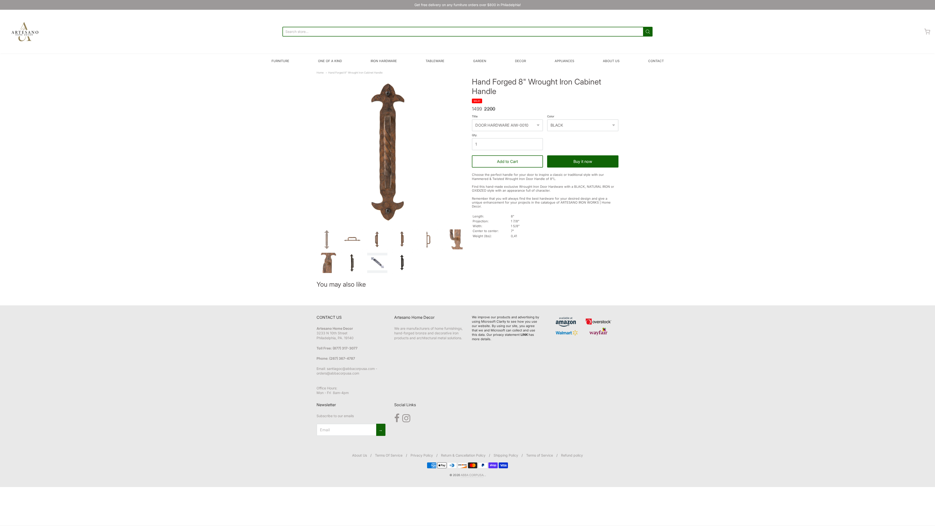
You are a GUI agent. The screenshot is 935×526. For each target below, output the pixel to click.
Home (320, 72)
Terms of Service (539, 455)
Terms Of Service (388, 455)
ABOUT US (611, 61)
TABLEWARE (435, 61)
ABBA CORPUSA (472, 475)
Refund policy (572, 455)
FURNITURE (280, 61)
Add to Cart (507, 161)
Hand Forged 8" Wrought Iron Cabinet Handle (355, 72)
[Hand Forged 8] (390, 150)
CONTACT (656, 61)
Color (550, 116)
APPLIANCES (564, 61)
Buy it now (582, 161)
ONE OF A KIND (330, 61)
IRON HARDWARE (384, 61)
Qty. (474, 135)
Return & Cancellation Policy (463, 455)
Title (475, 116)
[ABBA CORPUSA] (24, 31)
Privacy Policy (422, 455)
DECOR (520, 61)
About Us (359, 455)
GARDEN (479, 61)
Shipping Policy (506, 455)
